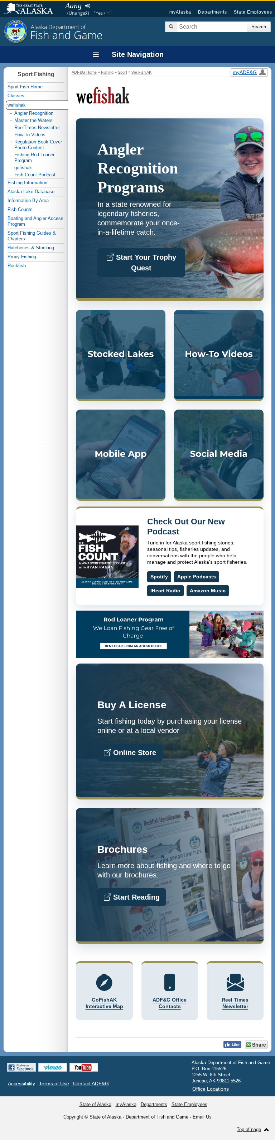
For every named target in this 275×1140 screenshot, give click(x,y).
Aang (73, 5)
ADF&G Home (84, 72)
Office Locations (210, 1089)
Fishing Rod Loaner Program (34, 157)
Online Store (133, 753)
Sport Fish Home (25, 86)
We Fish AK (141, 72)
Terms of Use (54, 1083)
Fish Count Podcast (35, 174)
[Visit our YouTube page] (83, 1067)
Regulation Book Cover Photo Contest (38, 144)
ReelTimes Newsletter (37, 127)
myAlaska (180, 12)
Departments (212, 12)
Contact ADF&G (91, 1083)
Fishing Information (27, 182)
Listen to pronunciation (87, 5)
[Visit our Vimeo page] (52, 1067)
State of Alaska (32, 9)
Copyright (73, 1117)
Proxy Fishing (22, 256)
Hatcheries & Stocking (31, 247)
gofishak (23, 167)
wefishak (17, 105)
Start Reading (135, 897)
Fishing (107, 72)
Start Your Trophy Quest (145, 262)
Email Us (202, 1117)
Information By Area (28, 200)
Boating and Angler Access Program (35, 221)
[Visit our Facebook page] (21, 1067)
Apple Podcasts (196, 576)
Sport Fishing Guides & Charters (32, 235)
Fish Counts (20, 209)
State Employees (253, 12)
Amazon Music (208, 590)
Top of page (249, 1129)
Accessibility (21, 1083)
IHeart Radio (165, 590)
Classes (16, 95)
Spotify (159, 576)
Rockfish (17, 265)
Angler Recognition (33, 113)
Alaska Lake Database (31, 191)
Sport (122, 72)
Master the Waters (33, 120)
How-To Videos (29, 134)
